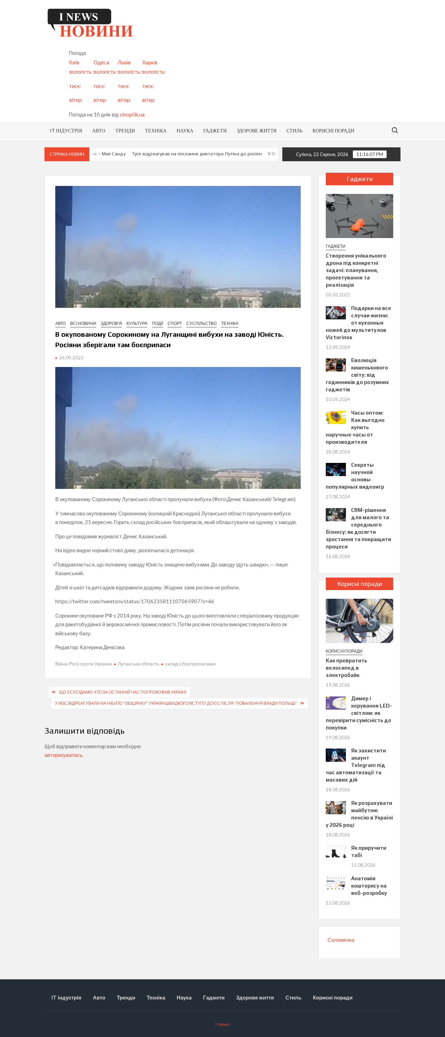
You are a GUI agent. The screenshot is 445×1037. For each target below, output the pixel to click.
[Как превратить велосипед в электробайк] (359, 620)
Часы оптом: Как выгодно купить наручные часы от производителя (355, 427)
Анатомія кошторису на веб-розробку (369, 885)
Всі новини (83, 323)
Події (157, 323)
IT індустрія (66, 130)
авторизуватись (63, 755)
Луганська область (138, 664)
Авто (98, 130)
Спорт (175, 323)
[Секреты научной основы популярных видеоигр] (336, 469)
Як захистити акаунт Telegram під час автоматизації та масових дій (356, 765)
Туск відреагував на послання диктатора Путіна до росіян (185, 153)
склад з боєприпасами (190, 664)
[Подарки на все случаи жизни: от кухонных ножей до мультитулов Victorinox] (336, 312)
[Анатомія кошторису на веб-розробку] (336, 882)
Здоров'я (111, 323)
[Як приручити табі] (336, 852)
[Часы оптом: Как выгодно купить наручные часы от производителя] (336, 416)
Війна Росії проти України (83, 664)
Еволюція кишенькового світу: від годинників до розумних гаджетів (357, 374)
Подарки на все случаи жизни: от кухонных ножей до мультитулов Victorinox (358, 322)
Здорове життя (256, 130)
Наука (185, 130)
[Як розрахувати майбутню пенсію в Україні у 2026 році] (336, 806)
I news (222, 1024)
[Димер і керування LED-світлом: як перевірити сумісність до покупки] (336, 702)
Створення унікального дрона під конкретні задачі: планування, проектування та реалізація (356, 270)
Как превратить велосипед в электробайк (346, 668)
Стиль (294, 130)
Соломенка (340, 940)
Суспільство (201, 323)
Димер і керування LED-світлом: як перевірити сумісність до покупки (359, 712)
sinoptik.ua (132, 114)
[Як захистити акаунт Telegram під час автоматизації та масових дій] (336, 754)
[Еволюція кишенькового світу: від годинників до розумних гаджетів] (336, 364)
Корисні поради (333, 130)
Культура (137, 323)
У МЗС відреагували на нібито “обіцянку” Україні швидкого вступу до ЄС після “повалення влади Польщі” (176, 703)
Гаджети (215, 130)
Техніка (156, 130)
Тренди (125, 130)
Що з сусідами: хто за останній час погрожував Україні (122, 692)
